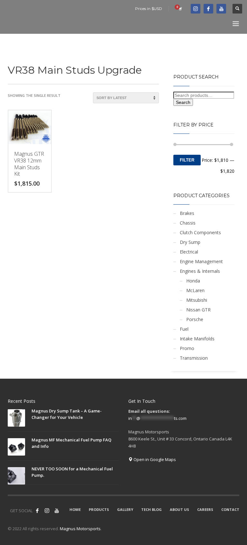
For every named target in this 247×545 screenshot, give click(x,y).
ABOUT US (179, 509)
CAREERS (205, 509)
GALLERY (125, 509)
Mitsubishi (196, 300)
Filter (187, 160)
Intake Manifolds (197, 339)
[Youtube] (221, 9)
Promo (187, 348)
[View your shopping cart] (179, 9)
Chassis (188, 223)
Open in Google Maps (154, 459)
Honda (193, 281)
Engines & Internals (200, 271)
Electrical (189, 252)
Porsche (194, 319)
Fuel (184, 329)
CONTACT (230, 509)
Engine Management (201, 261)
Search (183, 102)
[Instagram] (47, 510)
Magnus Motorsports (80, 528)
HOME (75, 509)
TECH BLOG (151, 509)
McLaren (195, 290)
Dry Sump (190, 242)
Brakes (187, 213)
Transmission (194, 358)
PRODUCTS (99, 509)
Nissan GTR (198, 310)
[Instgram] (195, 9)
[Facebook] (208, 9)
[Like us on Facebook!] (37, 510)
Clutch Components (200, 232)
